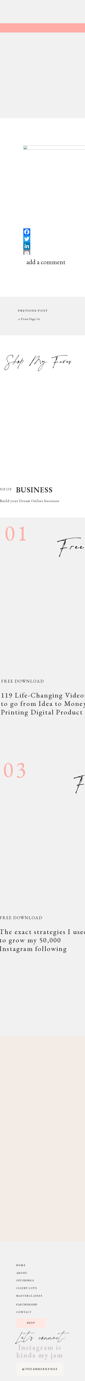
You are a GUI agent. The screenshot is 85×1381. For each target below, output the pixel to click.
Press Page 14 (30, 319)
